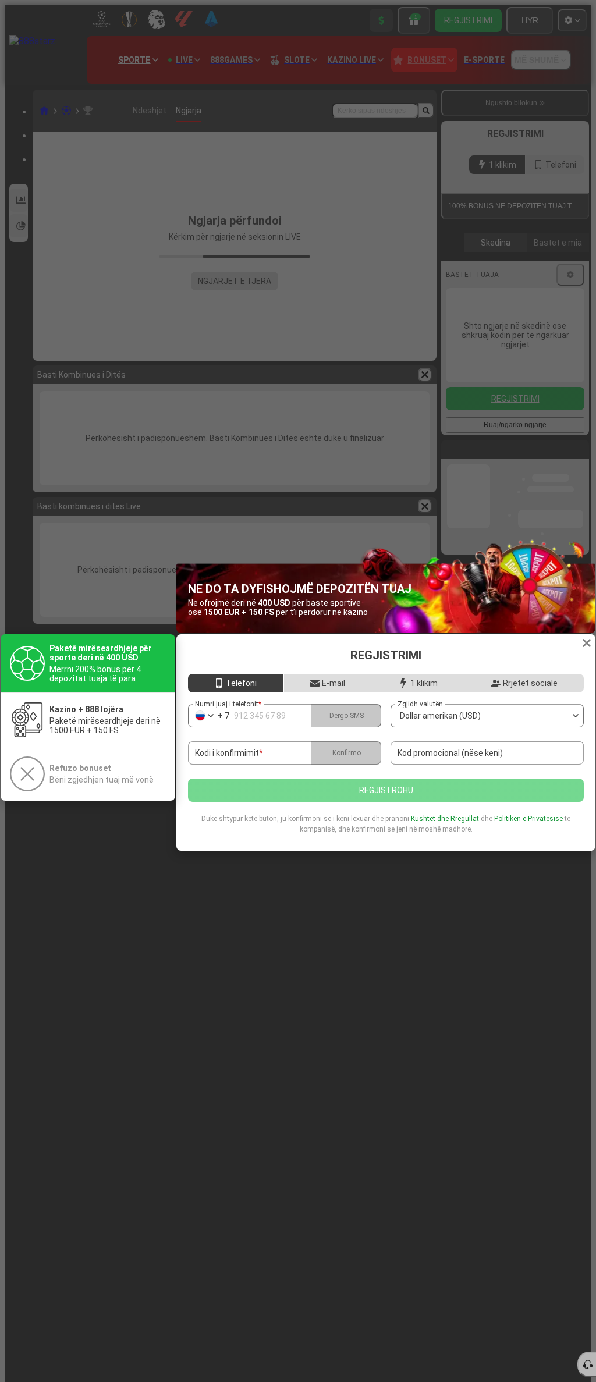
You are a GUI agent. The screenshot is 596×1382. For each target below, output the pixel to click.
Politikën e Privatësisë (528, 819)
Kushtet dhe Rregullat (445, 819)
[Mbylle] (586, 643)
